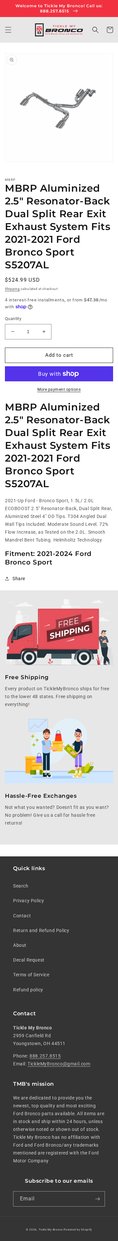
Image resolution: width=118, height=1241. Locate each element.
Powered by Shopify (78, 1229)
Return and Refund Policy (41, 930)
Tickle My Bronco (51, 1229)
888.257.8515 (45, 1056)
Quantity (13, 318)
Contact (22, 915)
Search (21, 885)
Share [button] (18, 578)
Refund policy (28, 989)
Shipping (12, 289)
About (20, 945)
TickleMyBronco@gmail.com (59, 1063)
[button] (8, 30)
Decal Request (29, 960)
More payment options (59, 389)
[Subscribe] (97, 1199)
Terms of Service (31, 974)
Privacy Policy (28, 900)
